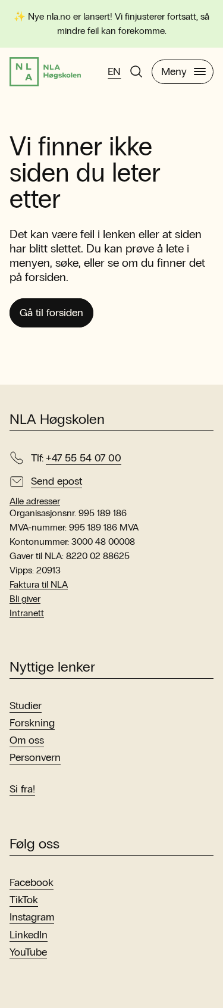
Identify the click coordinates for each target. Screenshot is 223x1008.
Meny (174, 71)
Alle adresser (35, 501)
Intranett (27, 613)
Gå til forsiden (51, 312)
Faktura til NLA (39, 584)
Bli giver (25, 598)
